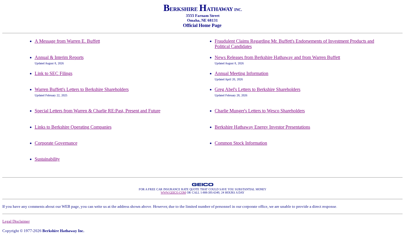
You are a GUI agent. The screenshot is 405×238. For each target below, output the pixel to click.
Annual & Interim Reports (59, 57)
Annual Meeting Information (241, 73)
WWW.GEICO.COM (173, 192)
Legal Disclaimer (16, 221)
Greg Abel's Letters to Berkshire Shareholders (257, 89)
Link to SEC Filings (53, 73)
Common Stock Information (241, 143)
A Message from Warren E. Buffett (67, 41)
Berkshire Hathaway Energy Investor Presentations (262, 127)
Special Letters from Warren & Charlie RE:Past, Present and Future (97, 110)
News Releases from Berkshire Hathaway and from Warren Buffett (277, 57)
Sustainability (47, 159)
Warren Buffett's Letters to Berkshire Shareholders (82, 89)
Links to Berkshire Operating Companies (73, 127)
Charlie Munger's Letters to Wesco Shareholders (260, 110)
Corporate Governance (56, 143)
